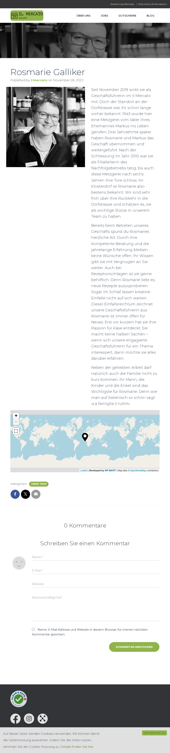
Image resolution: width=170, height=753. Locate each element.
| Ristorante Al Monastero (151, 4)
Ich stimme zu (154, 733)
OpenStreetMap (138, 470)
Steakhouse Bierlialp (122, 4)
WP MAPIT (110, 470)
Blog (150, 15)
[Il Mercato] (26, 15)
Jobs (104, 15)
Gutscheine (127, 15)
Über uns (83, 15)
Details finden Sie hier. (77, 747)
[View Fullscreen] (16, 431)
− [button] (16, 421)
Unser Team (38, 484)
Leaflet (83, 470)
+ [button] (16, 415)
